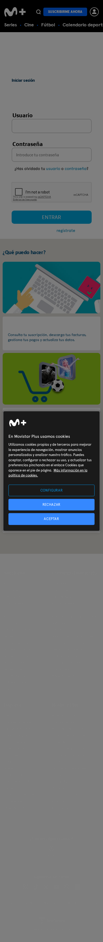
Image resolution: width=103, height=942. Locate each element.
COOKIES (91, 903)
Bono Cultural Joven (66, 795)
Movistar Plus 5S (63, 676)
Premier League (15, 735)
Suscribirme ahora (65, 12)
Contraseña (27, 144)
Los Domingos (61, 597)
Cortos (9, 616)
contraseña (76, 168)
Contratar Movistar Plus (68, 748)
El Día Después (14, 742)
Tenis (7, 762)
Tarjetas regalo (62, 808)
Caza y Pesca (61, 669)
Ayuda (51, 855)
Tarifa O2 (58, 801)
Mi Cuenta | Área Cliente (69, 729)
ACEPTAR (51, 519)
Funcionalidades (63, 722)
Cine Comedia (14, 603)
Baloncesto (12, 755)
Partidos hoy (13, 801)
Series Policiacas (16, 656)
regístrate (66, 230)
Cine (29, 24)
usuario (53, 168)
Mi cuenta (21, 326)
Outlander (59, 623)
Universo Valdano (16, 748)
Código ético (60, 742)
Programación (14, 808)
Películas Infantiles (17, 630)
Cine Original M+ (16, 590)
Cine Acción (12, 610)
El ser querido (62, 583)
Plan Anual (59, 788)
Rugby (8, 768)
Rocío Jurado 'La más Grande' (73, 636)
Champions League (18, 722)
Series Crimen (14, 669)
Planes (56, 775)
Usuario (22, 115)
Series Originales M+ (18, 643)
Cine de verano (15, 623)
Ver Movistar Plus (64, 715)
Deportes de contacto (19, 781)
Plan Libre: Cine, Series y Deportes (69, 758)
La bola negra (61, 590)
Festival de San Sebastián (69, 649)
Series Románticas (17, 649)
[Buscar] (38, 11)
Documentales (14, 676)
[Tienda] (51, 378)
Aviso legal (50, 903)
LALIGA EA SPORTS (17, 729)
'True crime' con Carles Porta (72, 643)
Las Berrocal (60, 630)
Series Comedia (15, 662)
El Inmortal (59, 610)
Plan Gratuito (61, 781)
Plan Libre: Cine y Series (69, 768)
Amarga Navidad (63, 603)
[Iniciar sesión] (94, 12)
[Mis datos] (51, 287)
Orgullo (9, 689)
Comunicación (62, 814)
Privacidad (71, 903)
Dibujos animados (64, 656)
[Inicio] (15, 12)
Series (10, 24)
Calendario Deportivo (19, 795)
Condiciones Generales (68, 735)
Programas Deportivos (67, 662)
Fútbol (48, 24)
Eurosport (11, 788)
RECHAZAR (51, 505)
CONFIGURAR (51, 490)
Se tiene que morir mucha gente (75, 616)
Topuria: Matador (16, 775)
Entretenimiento (16, 682)
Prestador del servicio (21, 903)
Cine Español (13, 597)
